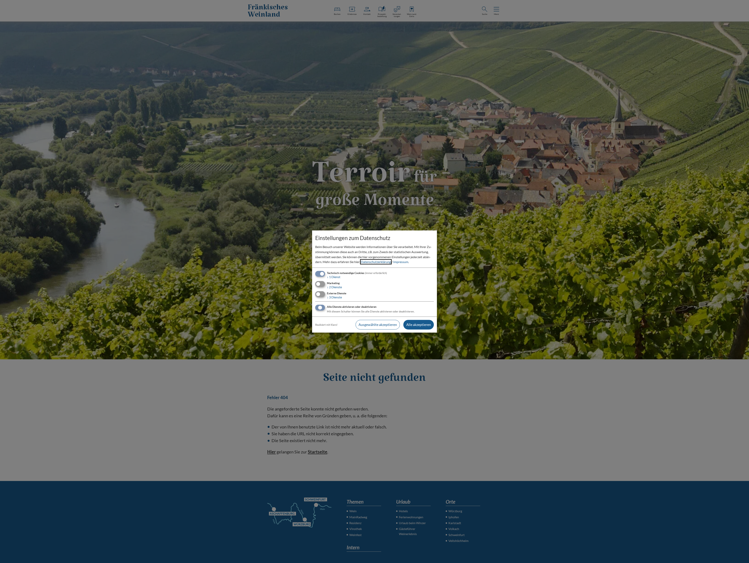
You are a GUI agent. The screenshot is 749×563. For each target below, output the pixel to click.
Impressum (400, 262)
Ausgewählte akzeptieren (378, 325)
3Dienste (334, 297)
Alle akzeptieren (418, 325)
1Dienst (333, 277)
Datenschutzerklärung (376, 262)
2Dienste (334, 287)
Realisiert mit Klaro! (326, 324)
